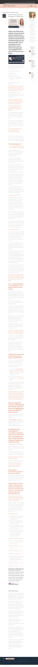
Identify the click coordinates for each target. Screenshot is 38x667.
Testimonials (15, 661)
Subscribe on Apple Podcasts (16, 568)
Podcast (20, 661)
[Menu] (31, 6)
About (4, 661)
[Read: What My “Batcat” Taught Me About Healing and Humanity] (30, 61)
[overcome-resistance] (4, 16)
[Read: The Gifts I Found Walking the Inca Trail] (30, 51)
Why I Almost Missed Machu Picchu (32, 75)
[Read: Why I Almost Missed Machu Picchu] (30, 73)
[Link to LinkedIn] (35, 6)
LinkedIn (20, 566)
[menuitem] (28, 6)
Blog (24, 661)
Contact (27, 661)
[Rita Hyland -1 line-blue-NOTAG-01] (9, 6)
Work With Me (9, 661)
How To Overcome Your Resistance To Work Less (15, 15)
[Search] (28, 6)
